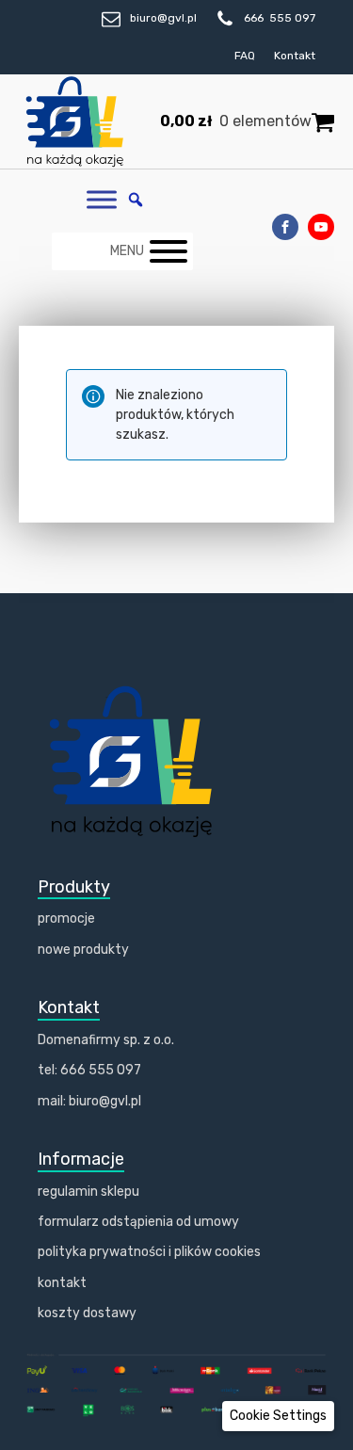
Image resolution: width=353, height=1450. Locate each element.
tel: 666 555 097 (89, 1070)
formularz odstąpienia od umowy (138, 1222)
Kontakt (294, 55)
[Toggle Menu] (102, 200)
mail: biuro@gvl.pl (89, 1101)
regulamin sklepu (88, 1192)
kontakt (62, 1283)
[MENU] (168, 251)
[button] (278, 1416)
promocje (66, 918)
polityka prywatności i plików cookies (149, 1252)
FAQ (244, 55)
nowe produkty (83, 950)
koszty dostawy (87, 1313)
